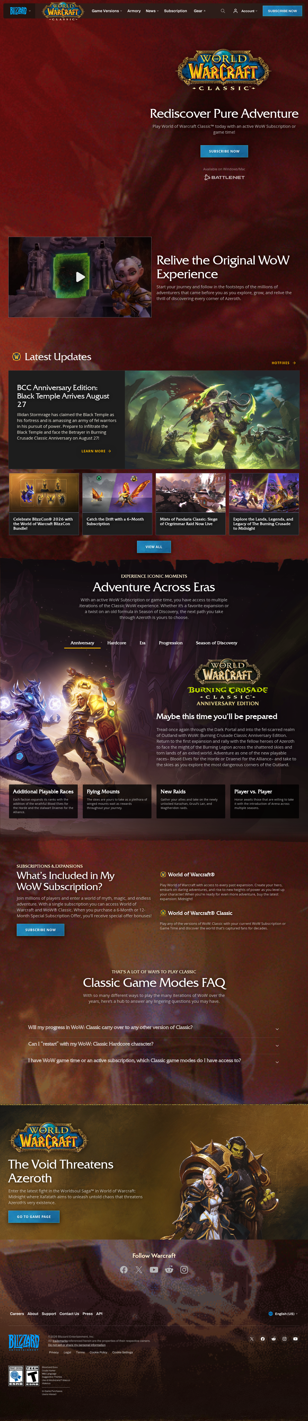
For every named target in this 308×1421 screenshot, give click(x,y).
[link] (224, 177)
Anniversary (82, 643)
